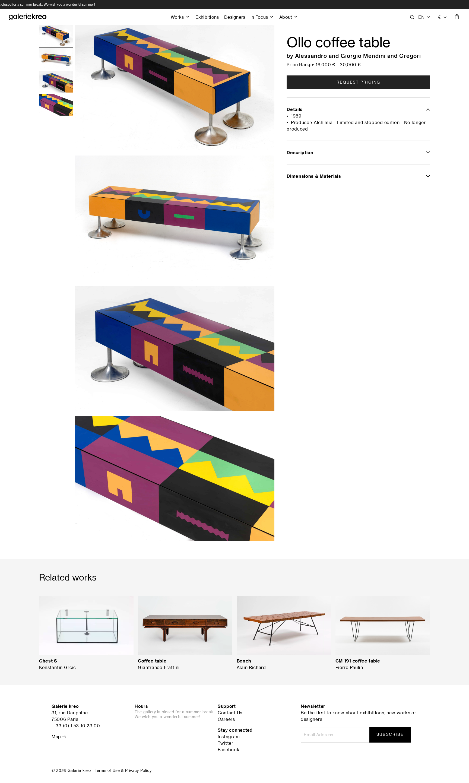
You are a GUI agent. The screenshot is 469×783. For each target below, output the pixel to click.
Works (177, 17)
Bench (244, 660)
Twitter (225, 743)
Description (300, 152)
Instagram (229, 736)
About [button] (285, 17)
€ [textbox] (439, 17)
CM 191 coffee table (357, 660)
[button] (424, 17)
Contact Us (230, 712)
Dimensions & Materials (314, 176)
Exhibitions (207, 17)
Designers (234, 17)
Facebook (229, 749)
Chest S (48, 660)
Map (57, 736)
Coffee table (152, 660)
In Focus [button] (259, 17)
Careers (226, 719)
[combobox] (442, 17)
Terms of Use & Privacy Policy (123, 770)
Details (295, 109)
